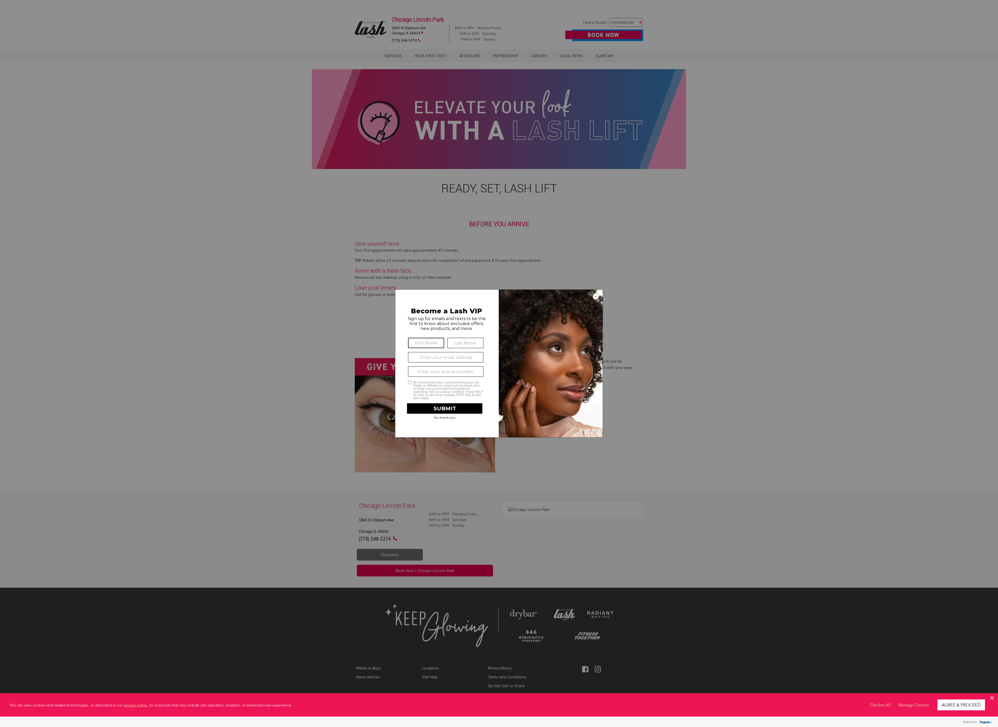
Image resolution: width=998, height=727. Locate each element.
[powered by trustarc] (985, 722)
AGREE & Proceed (961, 704)
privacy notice (135, 704)
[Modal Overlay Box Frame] (499, 363)
